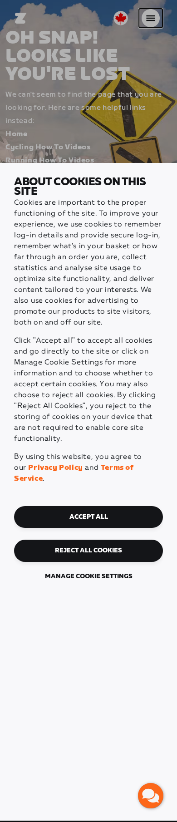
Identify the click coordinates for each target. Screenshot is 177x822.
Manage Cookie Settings (89, 576)
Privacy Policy (55, 467)
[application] (150, 795)
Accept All (88, 517)
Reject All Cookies (88, 550)
